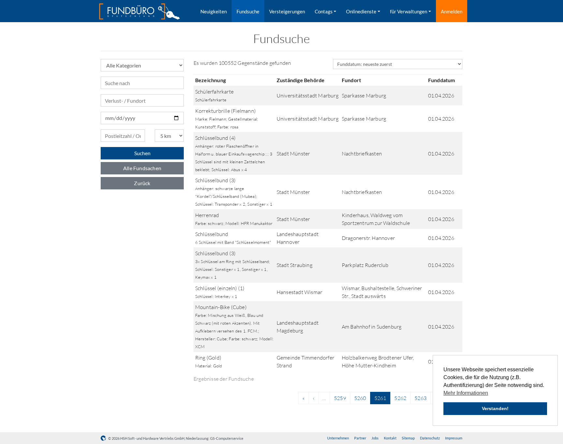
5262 (400, 398)
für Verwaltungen (408, 11)
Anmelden (451, 11)
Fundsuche (248, 11)
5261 (380, 398)
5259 (340, 398)
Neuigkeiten (213, 11)
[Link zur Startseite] (139, 11)
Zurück (142, 183)
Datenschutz (430, 438)
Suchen (142, 153)
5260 (360, 398)
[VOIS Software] (104, 438)
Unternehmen (338, 438)
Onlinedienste (361, 11)
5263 (420, 398)
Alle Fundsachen (142, 168)
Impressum (453, 438)
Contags (324, 11)
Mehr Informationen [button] (465, 393)
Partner (360, 438)
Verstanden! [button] (495, 408)
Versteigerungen (287, 11)
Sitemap (408, 438)
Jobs (375, 438)
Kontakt (390, 438)
